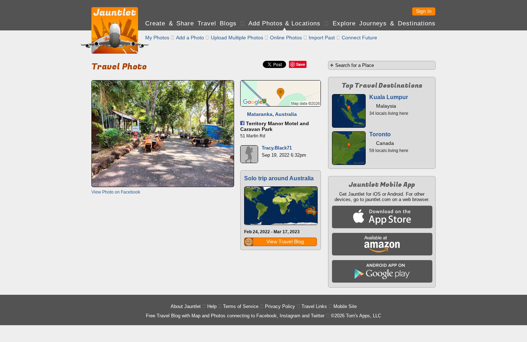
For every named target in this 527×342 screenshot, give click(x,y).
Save (300, 64)
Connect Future (359, 37)
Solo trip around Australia (279, 178)
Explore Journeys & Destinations (384, 23)
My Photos (157, 37)
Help (212, 306)
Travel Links (314, 306)
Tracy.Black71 (277, 148)
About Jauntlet (186, 306)
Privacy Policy (280, 306)
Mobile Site (345, 306)
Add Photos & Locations (284, 23)
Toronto (380, 134)
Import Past (322, 37)
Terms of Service (240, 306)
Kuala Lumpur (388, 97)
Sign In (424, 11)
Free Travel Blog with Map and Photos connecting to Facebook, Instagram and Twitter (235, 315)
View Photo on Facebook (115, 192)
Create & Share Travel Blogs (191, 23)
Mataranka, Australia (272, 114)
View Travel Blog (285, 241)
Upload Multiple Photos (237, 37)
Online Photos (286, 37)
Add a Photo (190, 37)
